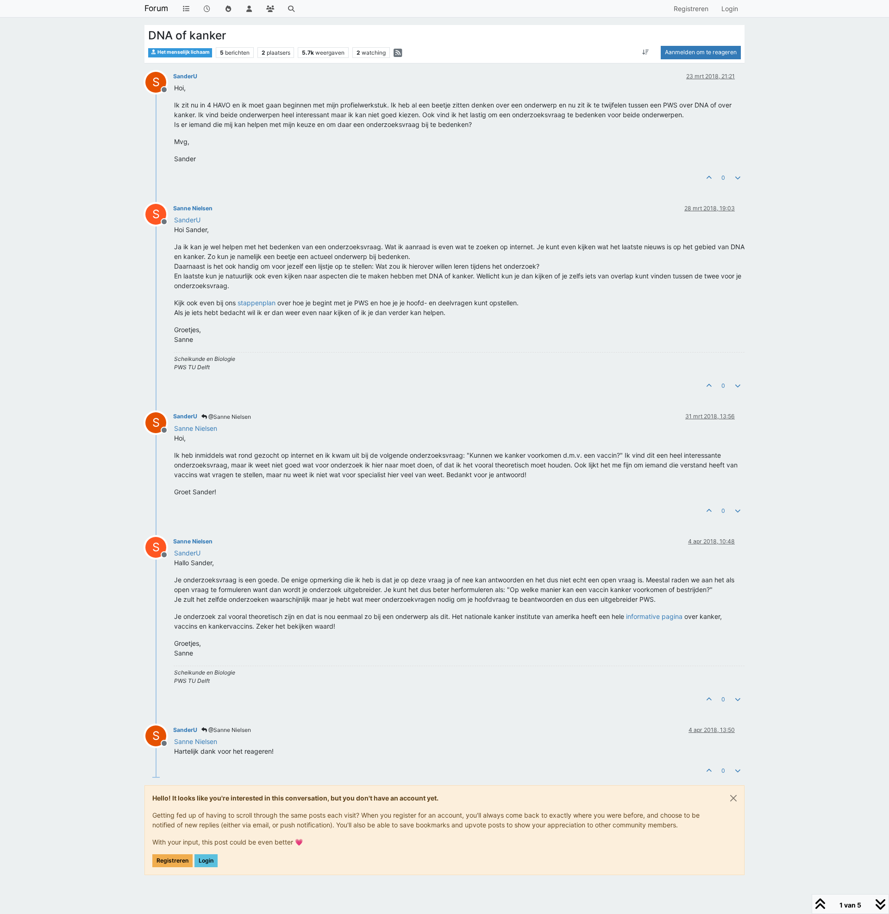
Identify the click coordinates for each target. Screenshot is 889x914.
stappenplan (256, 303)
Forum (156, 8)
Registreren (172, 860)
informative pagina (654, 616)
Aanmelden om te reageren (701, 52)
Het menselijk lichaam (183, 52)
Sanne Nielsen (193, 208)
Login (206, 860)
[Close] (733, 798)
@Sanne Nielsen (229, 416)
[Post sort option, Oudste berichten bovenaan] (645, 52)
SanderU (185, 76)
